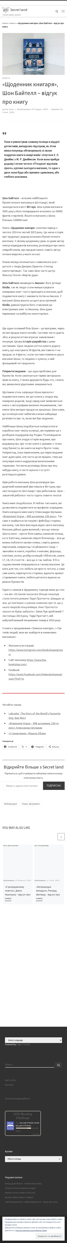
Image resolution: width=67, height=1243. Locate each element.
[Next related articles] (61, 836)
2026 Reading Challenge (22, 1115)
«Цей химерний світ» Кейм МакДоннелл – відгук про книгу (31, 1202)
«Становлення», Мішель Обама (27, 733)
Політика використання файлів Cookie (31, 1230)
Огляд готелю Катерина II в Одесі (20, 1188)
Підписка (54, 785)
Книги (13, 23)
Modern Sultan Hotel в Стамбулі (19, 1197)
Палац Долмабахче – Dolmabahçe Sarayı (23, 1183)
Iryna (11, 109)
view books (35, 1134)
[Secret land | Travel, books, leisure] (5, 9)
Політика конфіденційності (17, 1098)
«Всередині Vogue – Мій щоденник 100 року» (29, 516)
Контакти (9, 1085)
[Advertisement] (33, 992)
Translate (26, 1044)
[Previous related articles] (53, 836)
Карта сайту (10, 1080)
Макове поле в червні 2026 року (20, 1192)
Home (5, 23)
